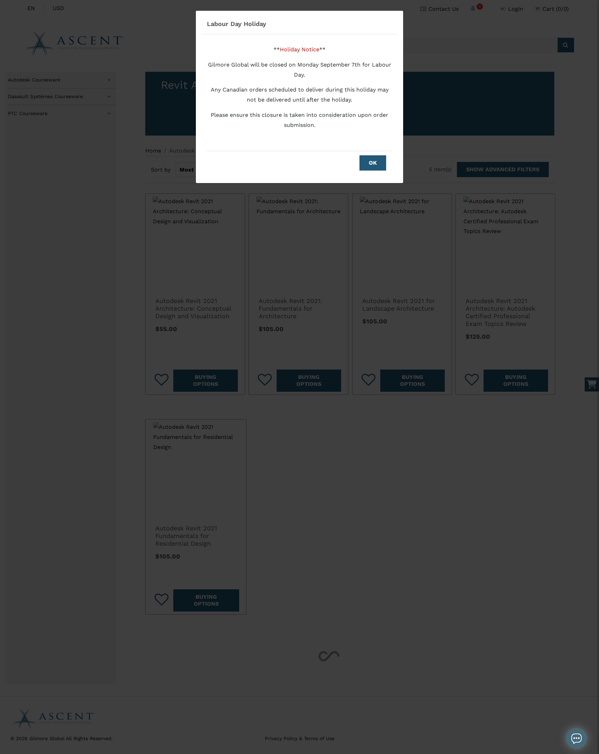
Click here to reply (547, 702)
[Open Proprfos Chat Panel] (576, 738)
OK (373, 162)
